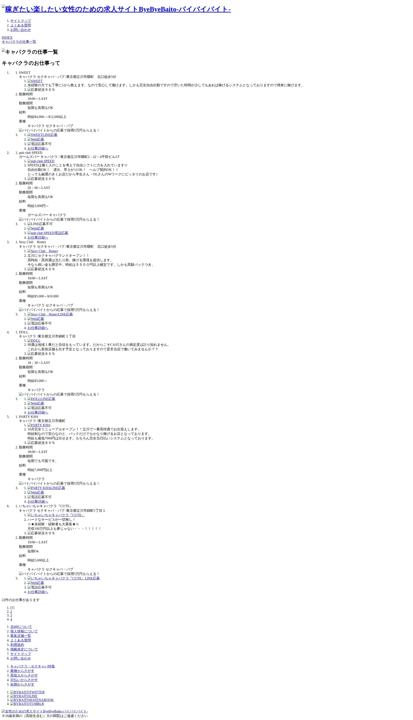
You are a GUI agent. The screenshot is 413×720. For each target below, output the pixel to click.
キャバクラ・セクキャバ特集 (32, 666)
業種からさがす (22, 671)
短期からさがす (22, 684)
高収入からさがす (24, 675)
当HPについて (21, 627)
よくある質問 (20, 25)
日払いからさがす (24, 680)
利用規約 (17, 645)
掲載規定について (24, 649)
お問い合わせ (20, 30)
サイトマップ (20, 21)
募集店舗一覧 (20, 636)
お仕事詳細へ (38, 148)
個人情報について (24, 631)
